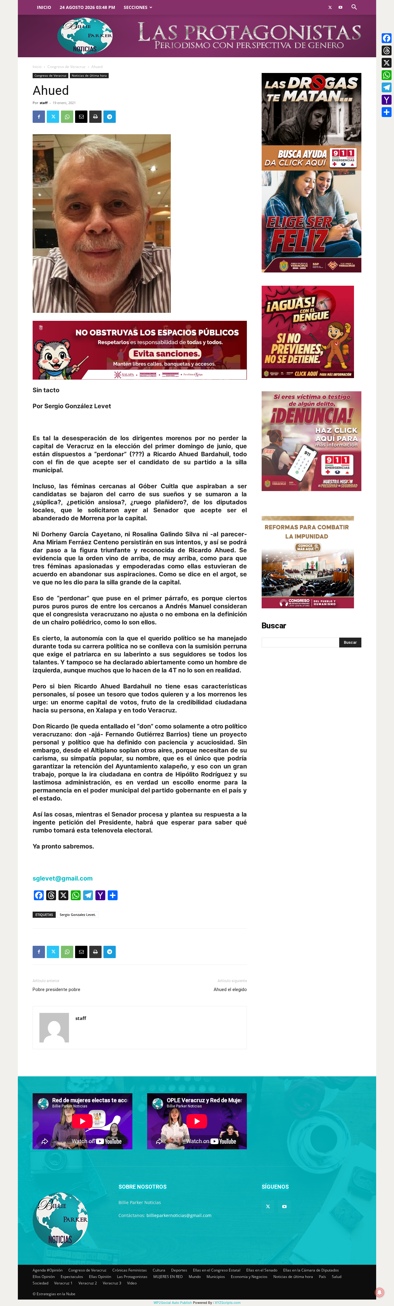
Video (132, 1283)
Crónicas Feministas (129, 1270)
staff (44, 102)
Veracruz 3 (112, 1283)
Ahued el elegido (230, 989)
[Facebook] (39, 117)
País (322, 1276)
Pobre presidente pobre (56, 989)
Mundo (195, 1276)
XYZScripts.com (228, 1302)
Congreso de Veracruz (66, 66)
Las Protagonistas (132, 1276)
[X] (386, 63)
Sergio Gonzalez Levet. (78, 914)
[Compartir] (386, 112)
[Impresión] (95, 117)
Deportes (179, 1270)
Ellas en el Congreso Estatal (216, 1270)
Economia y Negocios (249, 1276)
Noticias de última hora (89, 75)
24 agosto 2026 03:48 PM (87, 7)
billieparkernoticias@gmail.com (179, 1215)
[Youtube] (340, 7)
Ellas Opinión (100, 1276)
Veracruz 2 (87, 1283)
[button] (354, 8)
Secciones (135, 7)
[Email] (81, 117)
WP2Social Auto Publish (173, 1302)
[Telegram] (109, 117)
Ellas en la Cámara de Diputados (311, 1270)
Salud (336, 1276)
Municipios (216, 1276)
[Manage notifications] (379, 1292)
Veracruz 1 (63, 1283)
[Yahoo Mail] (386, 100)
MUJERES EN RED (168, 1276)
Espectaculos (72, 1276)
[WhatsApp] (67, 117)
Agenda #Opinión (47, 1270)
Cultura (159, 1270)
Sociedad (40, 1283)
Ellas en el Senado (261, 1270)
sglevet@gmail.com (63, 878)
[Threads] (386, 50)
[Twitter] (330, 7)
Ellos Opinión (44, 1276)
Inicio (44, 7)
